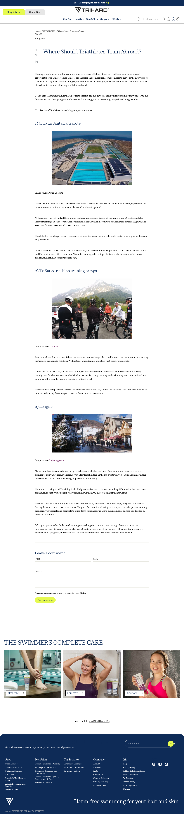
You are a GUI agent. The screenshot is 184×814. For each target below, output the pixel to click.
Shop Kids (35, 12)
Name (37, 559)
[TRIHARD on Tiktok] (166, 764)
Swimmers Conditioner (74, 767)
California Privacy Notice (134, 771)
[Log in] (173, 19)
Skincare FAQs (99, 785)
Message (39, 572)
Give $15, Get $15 (100, 782)
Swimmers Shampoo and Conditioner (46, 772)
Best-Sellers (92, 19)
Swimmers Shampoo (73, 764)
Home (37, 31)
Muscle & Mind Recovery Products (16, 779)
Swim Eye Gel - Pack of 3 (45, 767)
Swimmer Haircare (13, 767)
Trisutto (53, 346)
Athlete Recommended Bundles (15, 785)
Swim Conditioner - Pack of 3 (47, 764)
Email (95, 559)
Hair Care (79, 19)
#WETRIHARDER (48, 31)
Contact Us (98, 774)
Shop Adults (14, 12)
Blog (125, 764)
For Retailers (128, 778)
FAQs (95, 771)
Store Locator (11, 764)
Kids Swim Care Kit (43, 782)
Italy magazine (56, 460)
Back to (94, 721)
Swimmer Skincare (13, 771)
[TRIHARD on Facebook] (160, 764)
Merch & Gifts (11, 789)
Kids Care (116, 19)
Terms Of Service (130, 774)
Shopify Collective (101, 778)
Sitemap (126, 789)
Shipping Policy (130, 785)
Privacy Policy (129, 767)
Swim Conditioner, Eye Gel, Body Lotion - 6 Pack (47, 778)
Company (104, 19)
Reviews (97, 767)
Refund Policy (129, 782)
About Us (97, 764)
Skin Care (67, 19)
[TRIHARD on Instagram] (153, 764)
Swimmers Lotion (72, 771)
